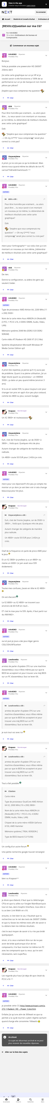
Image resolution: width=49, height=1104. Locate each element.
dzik (10, 106)
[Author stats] (46, 55)
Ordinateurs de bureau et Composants (21, 36)
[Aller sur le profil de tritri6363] (3, 35)
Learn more (5, 4)
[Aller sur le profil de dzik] (4, 107)
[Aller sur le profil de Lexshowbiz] (4, 660)
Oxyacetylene (14, 156)
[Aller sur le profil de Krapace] (4, 412)
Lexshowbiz (13, 659)
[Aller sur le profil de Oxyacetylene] (4, 157)
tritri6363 (13, 33)
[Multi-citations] (3, 98)
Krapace (11, 411)
